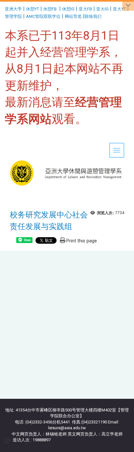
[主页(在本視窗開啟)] (67, 152)
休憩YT (32, 8)
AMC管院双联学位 (43, 16)
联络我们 (93, 16)
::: (2, 8)
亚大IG (102, 8)
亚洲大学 (13, 8)
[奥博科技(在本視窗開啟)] (8, 440)
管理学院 (13, 16)
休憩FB (50, 8)
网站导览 (73, 16)
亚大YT (119, 8)
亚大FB (85, 8)
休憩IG (68, 8)
